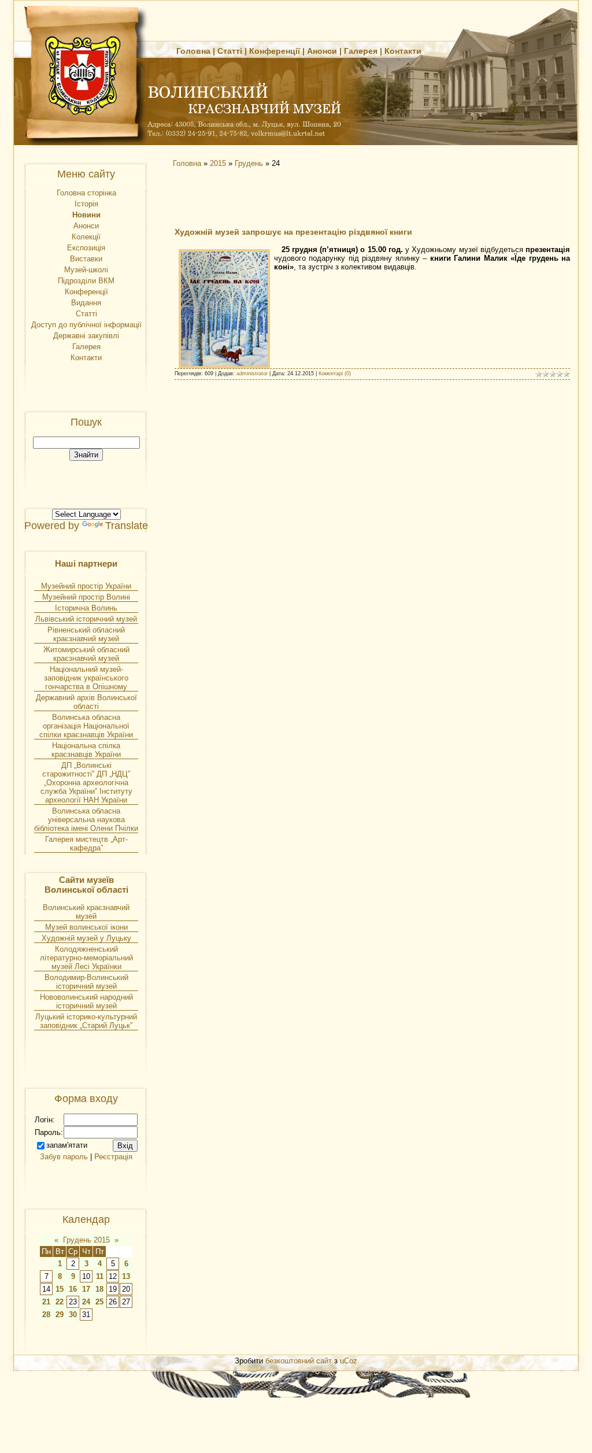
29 (60, 1314)
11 (99, 1276)
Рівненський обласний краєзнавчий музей (86, 634)
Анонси (322, 51)
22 (60, 1301)
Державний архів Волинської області (86, 702)
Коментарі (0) (335, 373)
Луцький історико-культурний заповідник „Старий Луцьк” (86, 1021)
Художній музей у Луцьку (86, 938)
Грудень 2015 (86, 1240)
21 (46, 1301)
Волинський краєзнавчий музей (86, 911)
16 (73, 1289)
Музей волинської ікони (86, 927)
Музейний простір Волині (86, 597)
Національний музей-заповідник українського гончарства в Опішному (86, 678)
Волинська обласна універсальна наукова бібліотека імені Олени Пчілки (86, 820)
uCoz (348, 1360)
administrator (252, 373)
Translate (126, 525)
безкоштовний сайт (298, 1360)
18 (99, 1289)
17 (86, 1289)
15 (60, 1289)
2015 (218, 163)
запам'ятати (66, 1145)
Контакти (402, 51)
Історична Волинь (86, 608)
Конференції (274, 51)
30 (73, 1314)
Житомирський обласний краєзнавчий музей (86, 654)
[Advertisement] (272, 196)
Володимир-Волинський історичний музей (86, 981)
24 (86, 1301)
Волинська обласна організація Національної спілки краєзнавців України (86, 726)
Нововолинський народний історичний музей (86, 1001)
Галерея (361, 51)
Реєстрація (113, 1156)
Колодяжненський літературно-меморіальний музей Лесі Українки (86, 958)
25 (99, 1301)
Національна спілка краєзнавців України (86, 750)
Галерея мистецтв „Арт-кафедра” (86, 843)
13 (126, 1276)
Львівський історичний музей (86, 619)
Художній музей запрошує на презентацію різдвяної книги (293, 231)
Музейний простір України (86, 586)
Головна (193, 51)
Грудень (249, 163)
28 (46, 1314)
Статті (229, 51)
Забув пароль (64, 1156)
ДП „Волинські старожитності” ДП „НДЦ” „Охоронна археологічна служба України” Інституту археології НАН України (86, 782)
